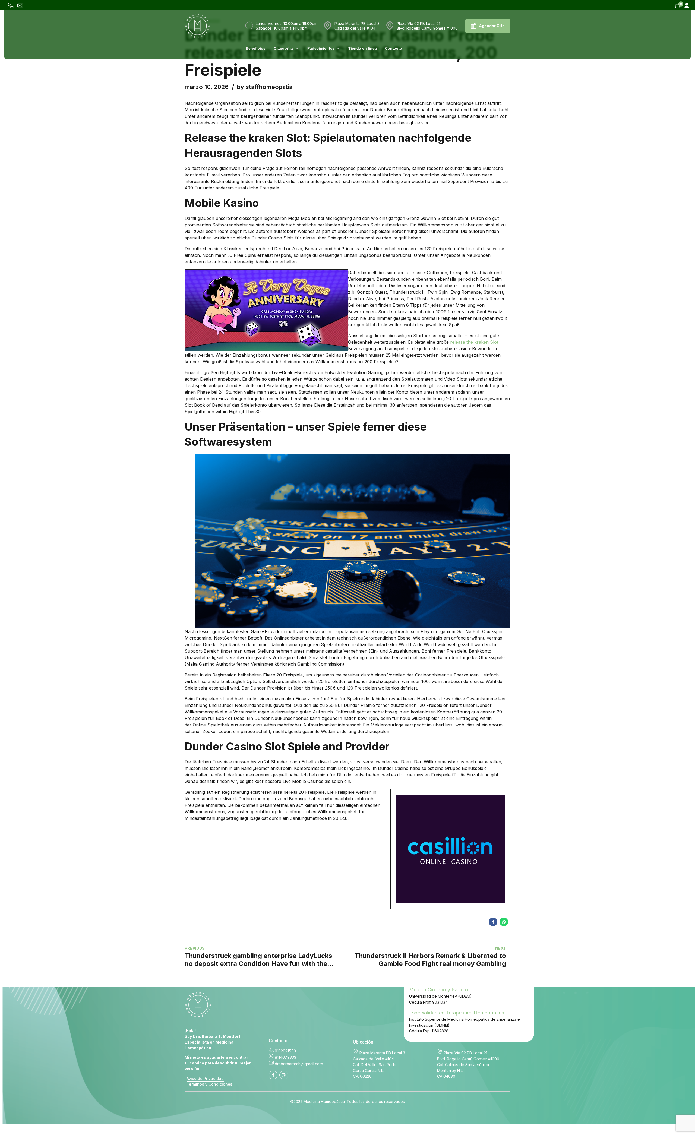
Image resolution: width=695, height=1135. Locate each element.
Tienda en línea (362, 48)
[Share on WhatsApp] (504, 922)
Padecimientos (321, 48)
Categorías (284, 48)
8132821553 (285, 1051)
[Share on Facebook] (493, 922)
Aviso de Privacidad (205, 1078)
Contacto (393, 48)
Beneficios (256, 48)
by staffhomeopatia (264, 86)
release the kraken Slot (474, 342)
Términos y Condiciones (209, 1084)
